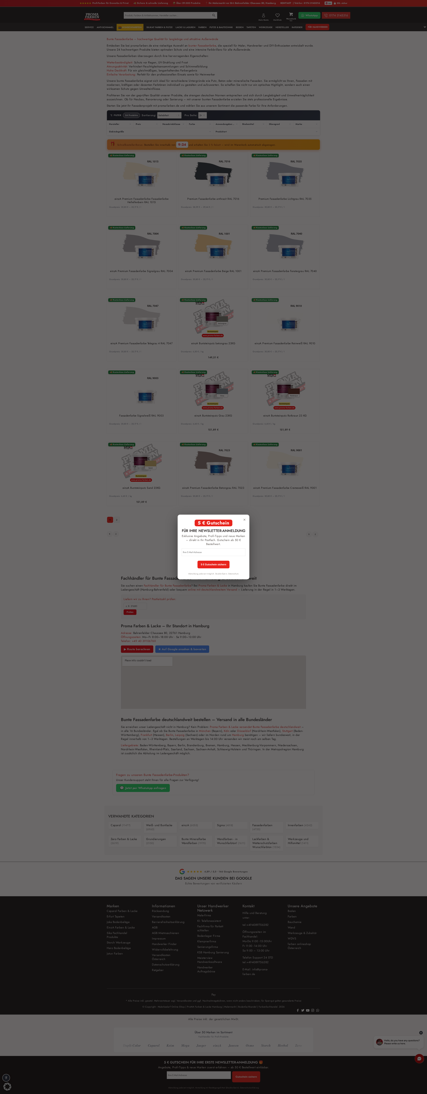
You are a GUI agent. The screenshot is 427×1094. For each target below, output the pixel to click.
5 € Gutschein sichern (213, 564)
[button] (7, 1086)
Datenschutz (233, 573)
